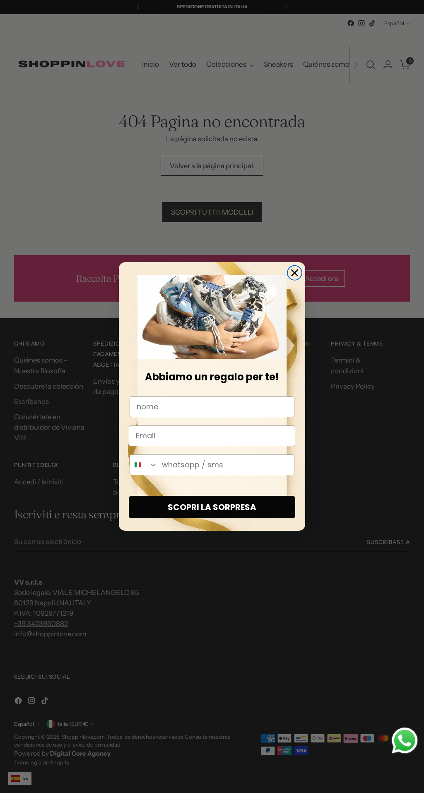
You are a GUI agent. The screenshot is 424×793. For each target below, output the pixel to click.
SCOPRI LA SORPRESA (212, 507)
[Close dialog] (294, 273)
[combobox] (144, 465)
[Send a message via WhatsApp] (405, 740)
